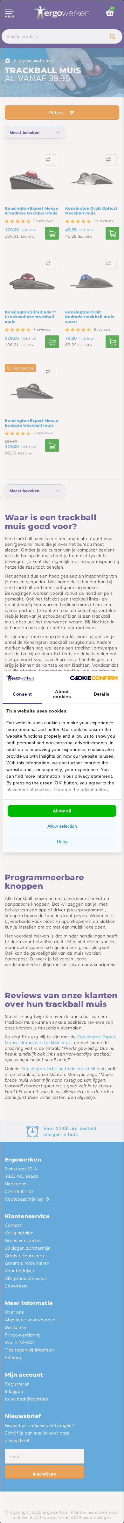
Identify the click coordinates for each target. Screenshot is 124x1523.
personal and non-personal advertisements (62, 742)
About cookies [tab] (62, 694)
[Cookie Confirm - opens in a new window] (94, 677)
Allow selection (62, 826)
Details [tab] (101, 694)
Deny (62, 841)
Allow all (62, 810)
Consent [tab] (22, 694)
